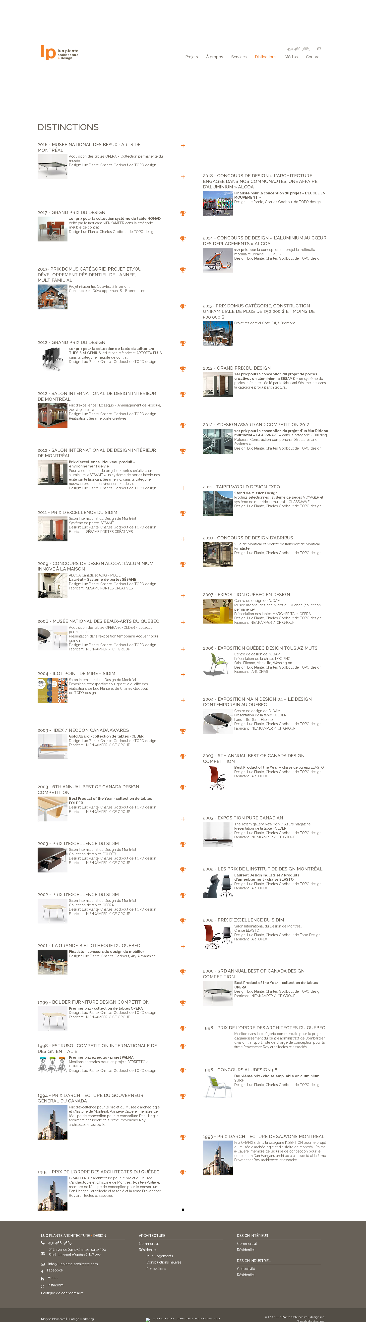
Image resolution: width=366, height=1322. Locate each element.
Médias (291, 57)
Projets (191, 57)
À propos (214, 57)
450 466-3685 (298, 49)
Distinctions (265, 57)
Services (239, 57)
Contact (313, 57)
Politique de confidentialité (62, 1293)
